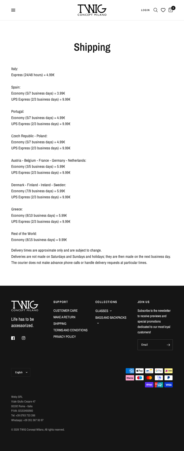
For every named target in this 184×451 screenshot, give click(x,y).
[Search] (155, 10)
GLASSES (101, 310)
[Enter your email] (168, 344)
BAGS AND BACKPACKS (110, 317)
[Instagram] (27, 338)
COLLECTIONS (106, 301)
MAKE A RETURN (64, 317)
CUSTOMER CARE (65, 310)
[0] (170, 10)
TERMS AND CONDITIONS (70, 330)
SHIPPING (59, 323)
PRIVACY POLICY (64, 336)
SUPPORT (60, 301)
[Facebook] (16, 338)
